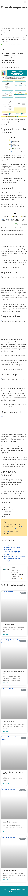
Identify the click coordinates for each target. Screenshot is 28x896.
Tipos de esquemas (9, 721)
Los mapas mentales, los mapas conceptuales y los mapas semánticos (14, 547)
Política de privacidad (18, 889)
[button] (25, 2)
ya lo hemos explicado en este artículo (13, 529)
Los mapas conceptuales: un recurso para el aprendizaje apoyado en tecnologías (15, 558)
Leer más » (6, 634)
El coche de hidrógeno (10, 870)
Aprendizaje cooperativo (10, 822)
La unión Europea (8, 624)
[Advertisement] (14, 19)
